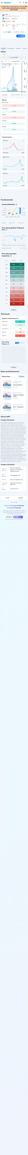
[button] (23, 2)
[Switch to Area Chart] (2, 55)
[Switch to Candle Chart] (4, 55)
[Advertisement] (13, 43)
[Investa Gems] (26, 2)
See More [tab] (13, 310)
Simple (17, 342)
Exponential (22, 342)
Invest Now (21, 36)
